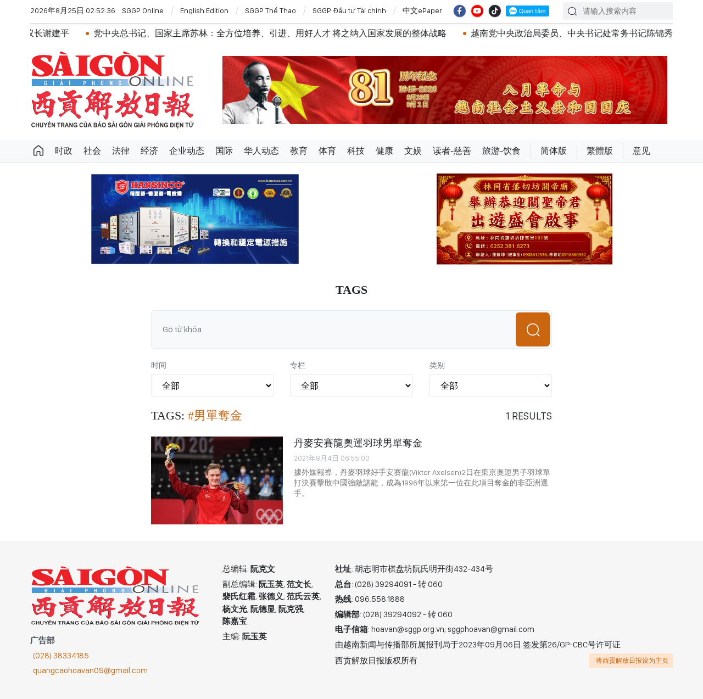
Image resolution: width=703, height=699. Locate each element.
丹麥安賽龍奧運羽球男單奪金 (358, 443)
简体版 (553, 151)
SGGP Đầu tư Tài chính (349, 10)
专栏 (297, 365)
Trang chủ (38, 151)
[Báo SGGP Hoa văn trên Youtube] (477, 11)
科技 (356, 151)
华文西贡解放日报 (112, 90)
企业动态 (186, 151)
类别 (437, 365)
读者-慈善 (452, 151)
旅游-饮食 (501, 151)
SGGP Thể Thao (270, 10)
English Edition (204, 10)
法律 (121, 151)
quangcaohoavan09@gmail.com (90, 670)
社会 (92, 151)
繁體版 (600, 151)
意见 (641, 151)
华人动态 (261, 151)
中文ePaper (422, 10)
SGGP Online (143, 10)
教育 (299, 151)
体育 (327, 151)
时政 (63, 151)
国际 (224, 151)
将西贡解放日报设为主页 (632, 660)
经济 (149, 151)
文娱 (413, 151)
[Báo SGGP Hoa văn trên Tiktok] (494, 11)
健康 (384, 151)
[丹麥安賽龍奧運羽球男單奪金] (217, 480)
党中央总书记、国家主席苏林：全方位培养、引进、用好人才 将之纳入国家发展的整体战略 (243, 33)
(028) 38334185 (61, 656)
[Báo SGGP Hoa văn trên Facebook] (459, 11)
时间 (158, 365)
